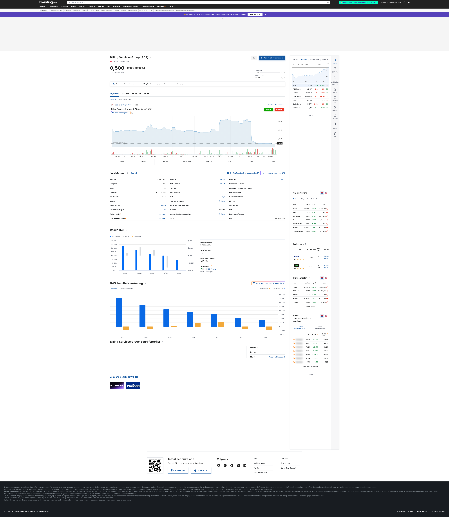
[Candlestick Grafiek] (112, 105)
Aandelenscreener (147, 6)
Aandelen (43, 10)
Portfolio (257, 468)
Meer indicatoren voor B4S (274, 173)
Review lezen (326, 257)
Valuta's (295, 59)
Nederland (67, 10)
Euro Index (296, 108)
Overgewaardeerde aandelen (185, 10)
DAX (294, 100)
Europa (123, 10)
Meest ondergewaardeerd (301, 327)
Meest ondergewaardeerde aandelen (302, 318)
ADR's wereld (94, 10)
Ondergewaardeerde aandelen (164, 10)
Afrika (150, 10)
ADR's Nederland (106, 10)
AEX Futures (297, 89)
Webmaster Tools (261, 473)
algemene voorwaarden (405, 511)
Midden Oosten (133, 10)
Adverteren (285, 463)
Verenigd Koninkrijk (277, 357)
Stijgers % (304, 199)
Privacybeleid (422, 511)
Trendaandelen (300, 278)
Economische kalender (130, 6)
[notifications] (404, 2)
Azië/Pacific (143, 10)
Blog (255, 458)
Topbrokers (298, 244)
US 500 (295, 93)
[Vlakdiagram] (116, 105)
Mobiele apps (259, 463)
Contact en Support (288, 468)
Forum (146, 93)
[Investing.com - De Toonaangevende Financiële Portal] (48, 2)
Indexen (304, 59)
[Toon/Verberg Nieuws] (137, 105)
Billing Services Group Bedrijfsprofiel (135, 341)
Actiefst (295, 199)
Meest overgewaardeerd (320, 327)
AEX (294, 85)
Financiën (136, 93)
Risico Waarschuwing (438, 511)
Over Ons (284, 458)
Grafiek (125, 93)
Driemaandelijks (126, 289)
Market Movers (300, 193)
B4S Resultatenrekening (126, 283)
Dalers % (314, 199)
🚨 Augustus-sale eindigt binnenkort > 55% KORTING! (358, 2)
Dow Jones (297, 96)
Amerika (116, 10)
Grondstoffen (314, 59)
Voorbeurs (76, 10)
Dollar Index (297, 104)
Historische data (125, 99)
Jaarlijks (113, 289)
